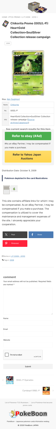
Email (5, 329)
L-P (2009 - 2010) (18, 256)
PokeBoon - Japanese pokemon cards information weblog (28, 421)
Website (6, 340)
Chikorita (14, 104)
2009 (8, 43)
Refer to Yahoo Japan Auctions (27, 156)
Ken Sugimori (13, 99)
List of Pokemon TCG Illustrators (16, 402)
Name (5, 318)
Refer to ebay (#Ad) (27, 136)
